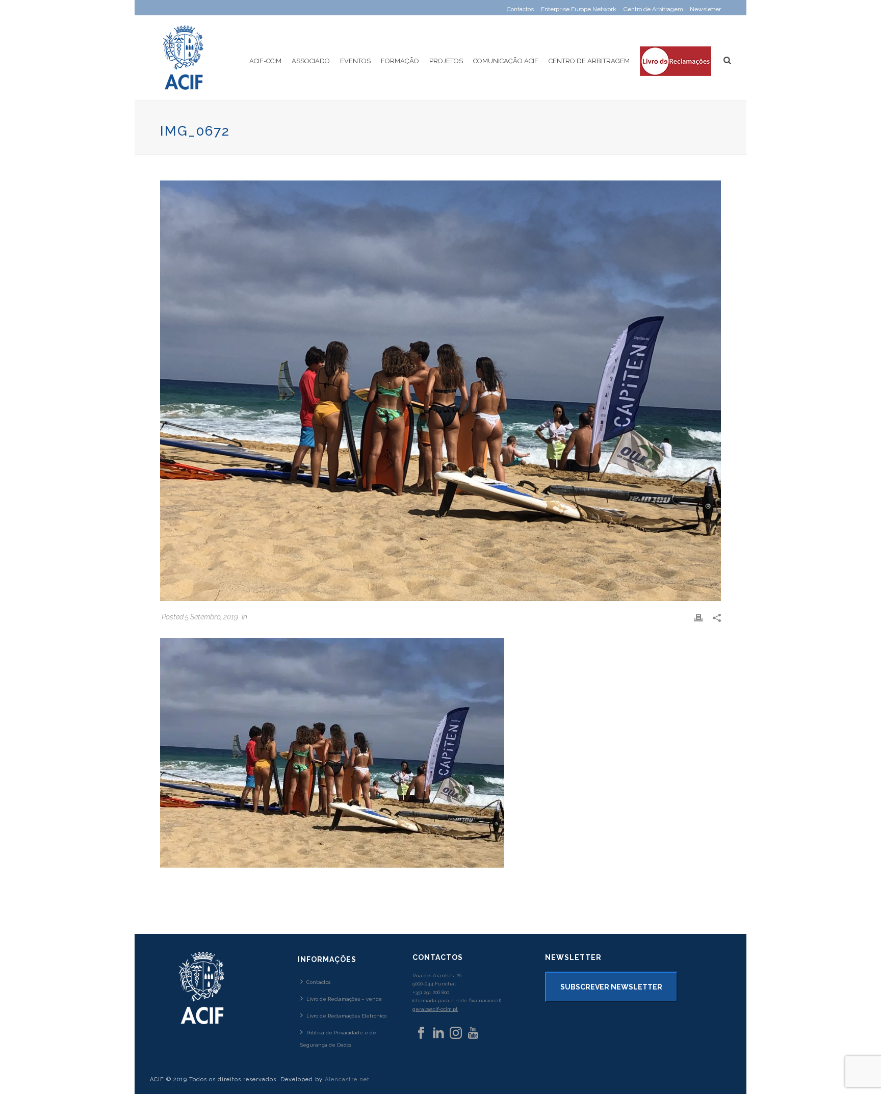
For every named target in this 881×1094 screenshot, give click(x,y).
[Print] (698, 617)
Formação (400, 61)
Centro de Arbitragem (589, 61)
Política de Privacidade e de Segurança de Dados (338, 1038)
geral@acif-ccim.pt (435, 1009)
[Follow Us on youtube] (473, 1033)
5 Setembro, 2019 (211, 617)
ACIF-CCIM (265, 61)
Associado (311, 61)
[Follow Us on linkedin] (438, 1033)
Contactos (318, 982)
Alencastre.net (347, 1079)
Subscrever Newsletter (611, 987)
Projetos (446, 61)
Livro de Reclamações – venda (344, 999)
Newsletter (705, 9)
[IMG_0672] (440, 390)
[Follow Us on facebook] (421, 1033)
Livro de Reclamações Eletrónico (346, 1016)
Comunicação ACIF (505, 61)
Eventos (355, 61)
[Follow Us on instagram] (456, 1033)
